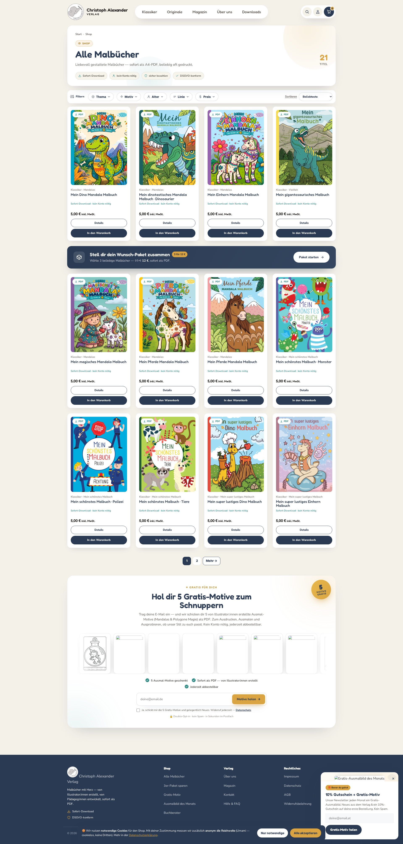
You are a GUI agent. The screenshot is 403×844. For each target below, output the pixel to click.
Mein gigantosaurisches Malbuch (302, 195)
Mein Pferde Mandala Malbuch (163, 362)
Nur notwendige (272, 833)
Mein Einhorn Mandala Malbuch (233, 195)
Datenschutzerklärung (143, 835)
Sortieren (291, 96)
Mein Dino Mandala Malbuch (94, 195)
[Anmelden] (317, 11)
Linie (181, 96)
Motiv (129, 96)
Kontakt (229, 795)
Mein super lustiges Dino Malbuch (235, 501)
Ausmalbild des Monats (180, 804)
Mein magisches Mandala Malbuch (98, 362)
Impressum (291, 776)
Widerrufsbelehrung (297, 804)
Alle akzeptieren (305, 833)
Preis (207, 96)
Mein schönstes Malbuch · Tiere (164, 501)
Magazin (199, 11)
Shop (88, 34)
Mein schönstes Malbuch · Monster (304, 362)
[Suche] (307, 11)
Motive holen (248, 699)
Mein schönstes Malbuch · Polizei (97, 501)
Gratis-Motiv (172, 795)
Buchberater (172, 813)
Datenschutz (243, 710)
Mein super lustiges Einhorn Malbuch (298, 503)
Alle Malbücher (174, 776)
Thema (101, 96)
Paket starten (309, 257)
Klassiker (149, 11)
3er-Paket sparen (175, 786)
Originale (174, 11)
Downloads (251, 11)
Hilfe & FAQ (232, 804)
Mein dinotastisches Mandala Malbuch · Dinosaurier (163, 197)
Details (98, 223)
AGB (287, 795)
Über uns (224, 11)
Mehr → (211, 561)
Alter (155, 96)
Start (78, 34)
